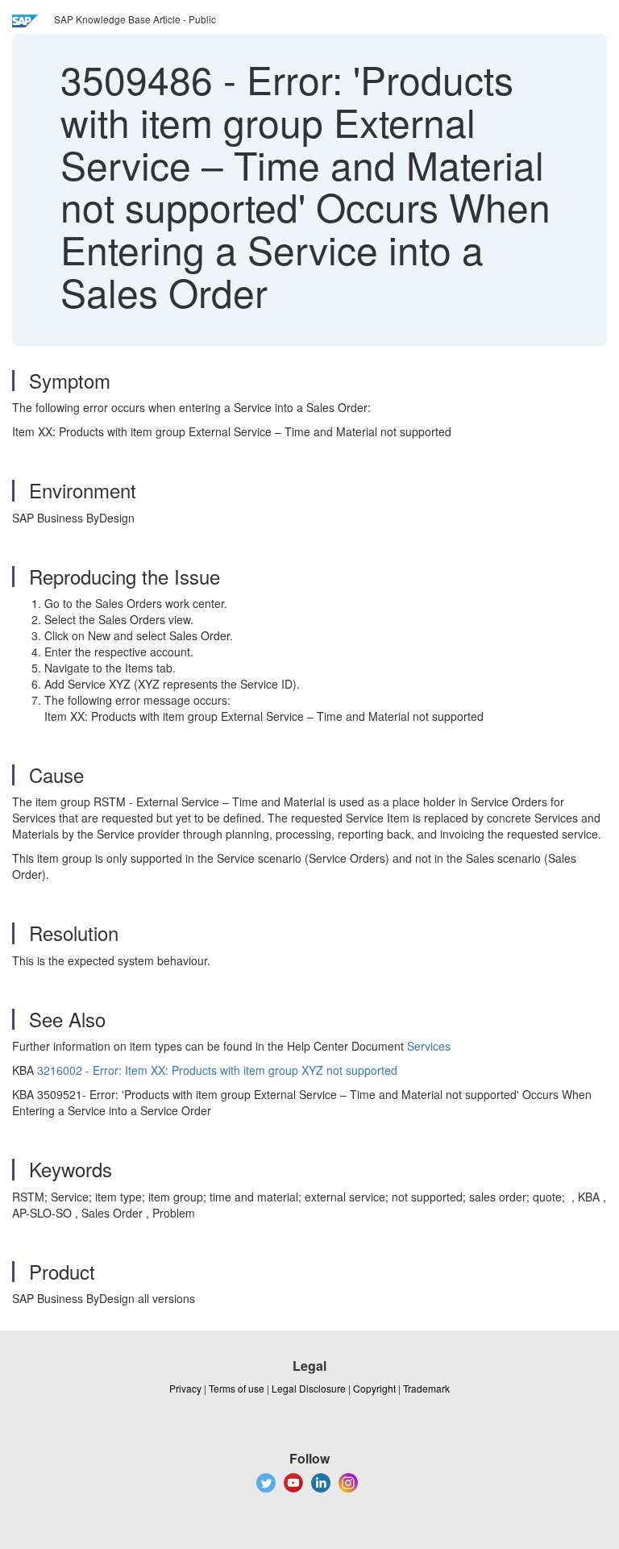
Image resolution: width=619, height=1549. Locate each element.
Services (429, 1046)
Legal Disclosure (309, 1388)
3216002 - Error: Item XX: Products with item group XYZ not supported (217, 1070)
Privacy (185, 1388)
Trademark (426, 1388)
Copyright (374, 1388)
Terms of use (236, 1388)
